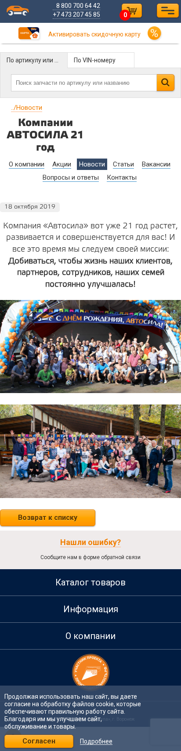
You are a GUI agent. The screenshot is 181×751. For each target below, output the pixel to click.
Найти (165, 82)
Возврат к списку (47, 517)
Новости (26, 108)
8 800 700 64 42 (78, 5)
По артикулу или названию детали (37, 60)
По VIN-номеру (95, 60)
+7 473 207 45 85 (76, 14)
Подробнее (96, 741)
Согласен (38, 741)
